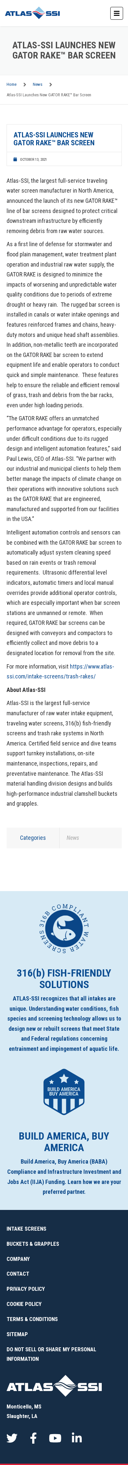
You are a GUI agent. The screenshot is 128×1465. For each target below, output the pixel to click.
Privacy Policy (26, 1289)
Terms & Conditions (32, 1319)
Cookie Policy (24, 1304)
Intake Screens (26, 1228)
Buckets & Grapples (33, 1244)
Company (18, 1259)
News (37, 84)
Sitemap (17, 1334)
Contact (18, 1273)
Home (11, 84)
